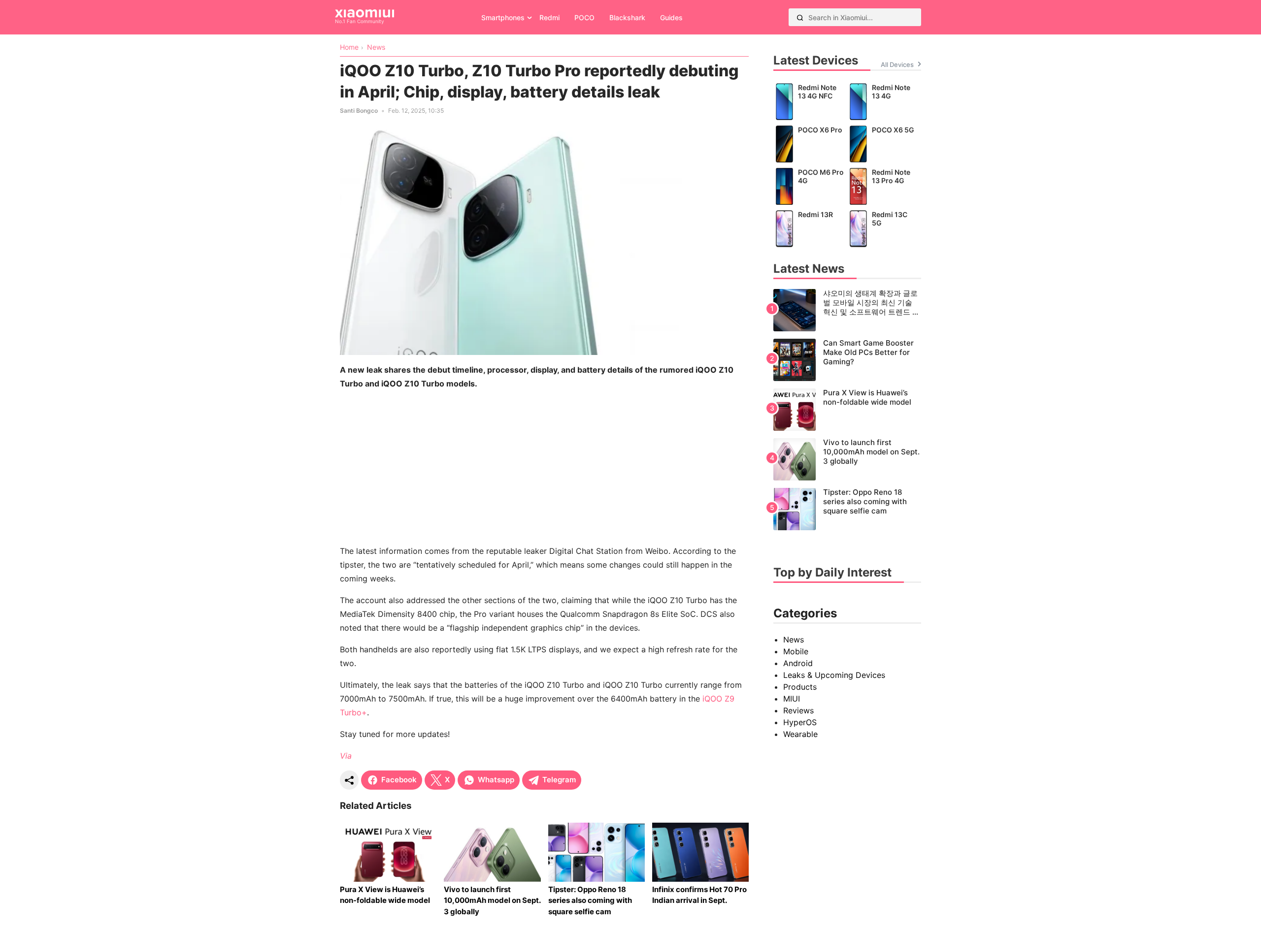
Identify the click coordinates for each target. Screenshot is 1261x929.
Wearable (800, 734)
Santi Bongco (359, 110)
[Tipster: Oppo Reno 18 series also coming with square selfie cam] (847, 509)
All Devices (897, 64)
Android (798, 663)
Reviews (798, 710)
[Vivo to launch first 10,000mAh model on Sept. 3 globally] (847, 459)
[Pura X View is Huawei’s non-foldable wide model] (847, 409)
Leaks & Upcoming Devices (834, 675)
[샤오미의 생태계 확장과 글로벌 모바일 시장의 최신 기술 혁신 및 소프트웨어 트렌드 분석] (847, 310)
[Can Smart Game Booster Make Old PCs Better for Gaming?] (847, 360)
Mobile (795, 651)
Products (800, 687)
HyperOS (800, 722)
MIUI (791, 699)
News (793, 639)
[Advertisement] (544, 467)
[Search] (800, 17)
